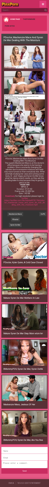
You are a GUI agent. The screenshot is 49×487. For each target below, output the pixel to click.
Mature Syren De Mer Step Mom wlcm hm (23, 333)
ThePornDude (29, 19)
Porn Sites (10, 26)
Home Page (15, 19)
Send (24, 471)
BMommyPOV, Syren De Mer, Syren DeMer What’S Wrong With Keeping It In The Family (23, 369)
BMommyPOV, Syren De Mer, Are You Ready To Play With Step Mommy (23, 440)
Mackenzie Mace (15, 214)
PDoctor (15, 219)
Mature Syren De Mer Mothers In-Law (21, 298)
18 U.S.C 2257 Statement (29, 483)
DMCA (11, 483)
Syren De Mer (15, 225)
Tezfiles (24, 198)
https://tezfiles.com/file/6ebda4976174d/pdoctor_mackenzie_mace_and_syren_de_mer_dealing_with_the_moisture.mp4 (24, 202)
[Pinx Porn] (17, 4)
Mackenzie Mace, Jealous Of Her (19, 404)
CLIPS (43, 214)
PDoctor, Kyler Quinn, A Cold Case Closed (23, 262)
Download (9, 196)
